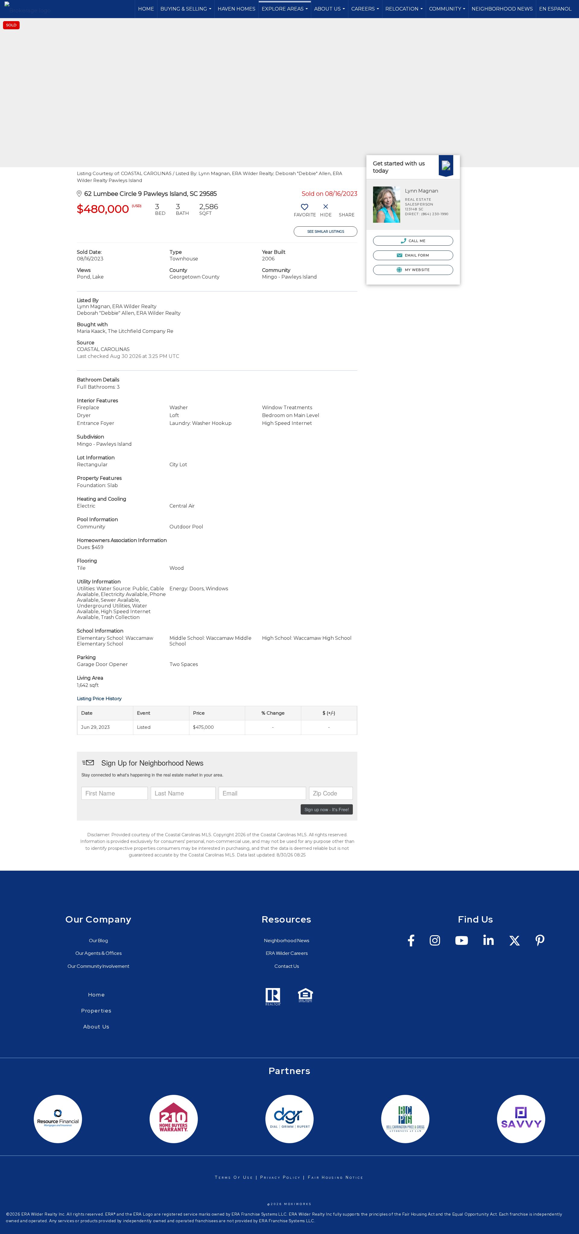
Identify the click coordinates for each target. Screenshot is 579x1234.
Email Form (416, 255)
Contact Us (286, 966)
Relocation (404, 12)
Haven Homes (236, 9)
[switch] (304, 212)
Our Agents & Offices (98, 953)
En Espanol (555, 9)
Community (448, 12)
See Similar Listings (325, 231)
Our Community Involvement (98, 966)
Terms (223, 1177)
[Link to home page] (31, 9)
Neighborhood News (502, 9)
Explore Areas (285, 12)
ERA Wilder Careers (287, 953)
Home (146, 9)
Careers (366, 12)
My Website (416, 270)
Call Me (417, 241)
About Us (330, 12)
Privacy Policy (280, 1177)
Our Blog (98, 940)
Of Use (242, 1177)
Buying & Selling (186, 12)
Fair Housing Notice (336, 1177)
